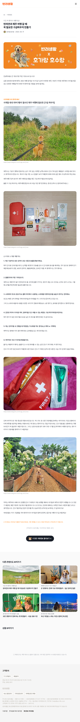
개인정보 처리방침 (29, 711)
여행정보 (9, 15)
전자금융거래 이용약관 (15, 711)
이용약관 (4, 711)
